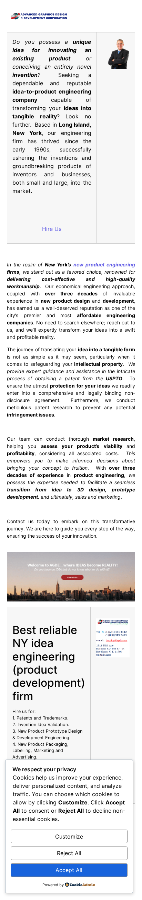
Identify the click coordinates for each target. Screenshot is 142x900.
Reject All (69, 853)
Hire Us (51, 228)
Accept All (68, 870)
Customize (69, 836)
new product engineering (104, 264)
